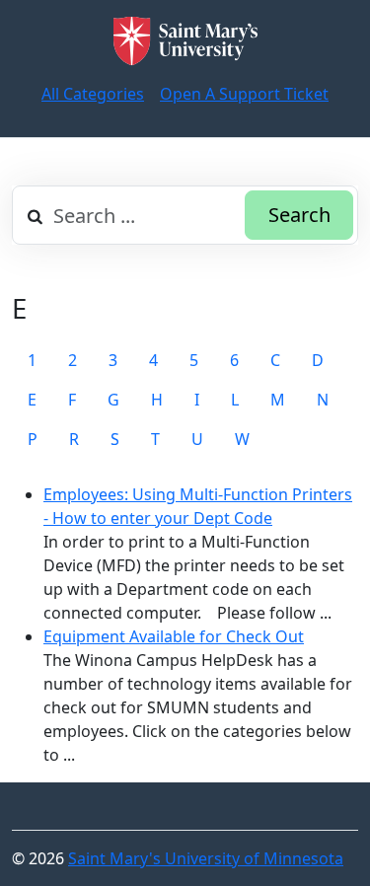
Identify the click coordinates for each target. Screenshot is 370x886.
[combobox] (185, 215)
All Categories (92, 94)
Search (299, 214)
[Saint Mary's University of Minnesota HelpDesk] (185, 41)
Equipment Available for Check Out (173, 636)
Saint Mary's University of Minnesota (205, 858)
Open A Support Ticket (244, 94)
